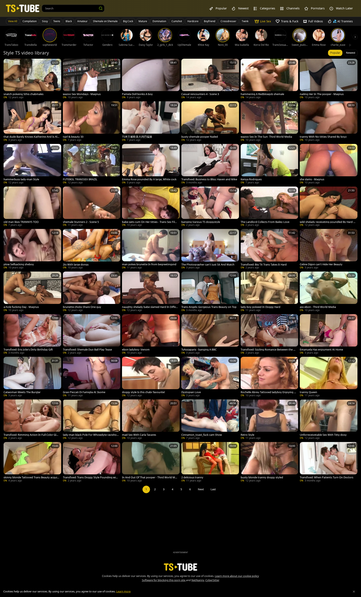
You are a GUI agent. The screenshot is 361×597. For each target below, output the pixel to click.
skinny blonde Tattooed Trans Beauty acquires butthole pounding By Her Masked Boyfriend (31, 477)
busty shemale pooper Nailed (199, 136)
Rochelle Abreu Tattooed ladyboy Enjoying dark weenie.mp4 (268, 392)
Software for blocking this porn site (164, 580)
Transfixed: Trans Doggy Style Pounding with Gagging (90, 477)
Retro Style (247, 434)
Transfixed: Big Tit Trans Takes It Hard (264, 264)
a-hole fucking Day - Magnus (21, 307)
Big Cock (128, 21)
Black (69, 21)
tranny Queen (308, 392)
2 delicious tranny (192, 477)
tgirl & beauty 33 (73, 136)
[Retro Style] (269, 419)
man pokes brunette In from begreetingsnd (149, 264)
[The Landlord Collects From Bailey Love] (269, 207)
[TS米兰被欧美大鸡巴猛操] (151, 121)
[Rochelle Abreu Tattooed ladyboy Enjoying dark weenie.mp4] (269, 377)
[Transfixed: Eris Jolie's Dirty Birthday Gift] (32, 334)
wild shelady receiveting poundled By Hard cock (327, 222)
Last (213, 489)
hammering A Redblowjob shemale (262, 94)
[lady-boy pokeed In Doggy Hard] (269, 292)
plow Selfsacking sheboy (19, 264)
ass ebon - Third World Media (318, 307)
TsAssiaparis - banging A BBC (199, 349)
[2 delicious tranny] (210, 462)
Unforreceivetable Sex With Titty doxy (323, 434)
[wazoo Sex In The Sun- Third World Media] (269, 121)
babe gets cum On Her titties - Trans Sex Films (149, 222)
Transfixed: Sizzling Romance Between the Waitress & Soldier (268, 349)
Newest (350, 53)
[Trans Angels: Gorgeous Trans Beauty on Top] (210, 292)
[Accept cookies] (354, 591)
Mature (143, 21)
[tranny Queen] (328, 377)
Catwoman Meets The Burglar (22, 392)
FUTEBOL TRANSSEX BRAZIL (80, 179)
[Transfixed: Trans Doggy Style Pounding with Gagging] (92, 462)
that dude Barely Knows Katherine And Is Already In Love (31, 136)
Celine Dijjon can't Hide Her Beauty (321, 264)
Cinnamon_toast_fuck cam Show (201, 434)
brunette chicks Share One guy (82, 307)
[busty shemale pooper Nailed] (210, 121)
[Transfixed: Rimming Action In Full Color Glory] (32, 419)
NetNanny (197, 580)
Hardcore (192, 21)
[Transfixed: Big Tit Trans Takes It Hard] (269, 249)
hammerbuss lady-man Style (21, 179)
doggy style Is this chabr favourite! (143, 392)
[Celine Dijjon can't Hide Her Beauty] (328, 249)
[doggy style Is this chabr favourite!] (151, 377)
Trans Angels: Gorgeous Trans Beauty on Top (208, 307)
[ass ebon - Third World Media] (328, 292)
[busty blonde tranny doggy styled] (269, 462)
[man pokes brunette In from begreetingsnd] (151, 249)
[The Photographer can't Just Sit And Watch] (210, 249)
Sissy (45, 21)
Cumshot (177, 21)
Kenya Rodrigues (251, 179)
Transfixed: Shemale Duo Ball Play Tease (87, 349)
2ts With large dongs (76, 264)
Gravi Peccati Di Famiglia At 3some (84, 392)
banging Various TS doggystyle (200, 222)
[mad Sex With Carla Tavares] (151, 419)
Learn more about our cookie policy (237, 576)
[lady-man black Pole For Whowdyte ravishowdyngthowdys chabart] (92, 419)
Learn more (123, 591)
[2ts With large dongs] (92, 249)
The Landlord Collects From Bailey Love (265, 222)
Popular (335, 53)
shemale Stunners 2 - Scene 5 (81, 222)
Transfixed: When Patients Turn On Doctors (326, 477)
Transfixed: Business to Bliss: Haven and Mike (209, 179)
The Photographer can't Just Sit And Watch (207, 264)
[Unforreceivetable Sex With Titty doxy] (328, 419)
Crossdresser (228, 21)
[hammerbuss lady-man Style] (32, 164)
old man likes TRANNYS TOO (21, 222)
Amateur (82, 21)
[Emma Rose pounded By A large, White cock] (151, 164)
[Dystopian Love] (210, 377)
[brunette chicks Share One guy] (92, 292)
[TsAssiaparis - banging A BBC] (210, 334)
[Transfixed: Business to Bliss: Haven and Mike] (210, 164)
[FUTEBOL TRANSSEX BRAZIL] (92, 164)
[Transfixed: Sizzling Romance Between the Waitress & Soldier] (269, 334)
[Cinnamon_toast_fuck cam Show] (210, 419)
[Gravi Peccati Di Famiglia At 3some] (92, 377)
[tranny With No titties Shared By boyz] (328, 121)
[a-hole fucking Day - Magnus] (32, 292)
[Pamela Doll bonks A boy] (151, 79)
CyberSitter (212, 580)
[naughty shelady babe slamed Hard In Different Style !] (151, 292)
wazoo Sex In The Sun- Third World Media (266, 136)
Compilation (30, 21)
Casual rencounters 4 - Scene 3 (200, 94)
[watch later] (8, 63)
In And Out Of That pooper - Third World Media (149, 477)
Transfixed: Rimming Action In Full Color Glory (31, 434)
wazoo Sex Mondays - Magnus (82, 94)
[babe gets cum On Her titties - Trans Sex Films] (151, 207)
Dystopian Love (191, 392)
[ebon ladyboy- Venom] (151, 334)
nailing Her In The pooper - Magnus (322, 94)
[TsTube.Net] (22, 8)
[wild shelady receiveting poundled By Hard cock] (328, 207)
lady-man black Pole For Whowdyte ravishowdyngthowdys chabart (91, 434)
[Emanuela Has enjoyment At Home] (328, 334)
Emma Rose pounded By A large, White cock (149, 179)
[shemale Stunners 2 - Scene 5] (92, 207)
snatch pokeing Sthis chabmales (23, 94)
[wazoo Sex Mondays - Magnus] (92, 79)
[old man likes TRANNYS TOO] (32, 207)
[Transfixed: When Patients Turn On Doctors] (328, 462)
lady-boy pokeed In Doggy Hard (260, 307)
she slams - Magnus (312, 179)
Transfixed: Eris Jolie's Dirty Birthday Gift (28, 349)
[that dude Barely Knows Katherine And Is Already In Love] (32, 121)
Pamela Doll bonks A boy (137, 94)
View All (12, 21)
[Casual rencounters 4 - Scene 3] (210, 79)
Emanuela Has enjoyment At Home (321, 349)
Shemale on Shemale (105, 21)
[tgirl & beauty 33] (92, 121)
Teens (56, 21)
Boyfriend (209, 21)
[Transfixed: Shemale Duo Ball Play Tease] (92, 334)
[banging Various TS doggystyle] (210, 207)
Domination (159, 21)
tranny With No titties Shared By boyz (323, 136)
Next (201, 489)
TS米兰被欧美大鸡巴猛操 (137, 136)
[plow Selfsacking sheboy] (32, 249)
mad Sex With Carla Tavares (139, 434)
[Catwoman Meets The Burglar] (32, 377)
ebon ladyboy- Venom (136, 349)
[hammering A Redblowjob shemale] (269, 79)
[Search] (100, 8)
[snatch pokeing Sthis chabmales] (32, 79)
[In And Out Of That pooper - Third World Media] (151, 462)
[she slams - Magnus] (328, 164)
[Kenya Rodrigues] (269, 164)
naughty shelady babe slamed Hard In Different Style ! (149, 307)
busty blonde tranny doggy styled (262, 477)
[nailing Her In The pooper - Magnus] (328, 79)
